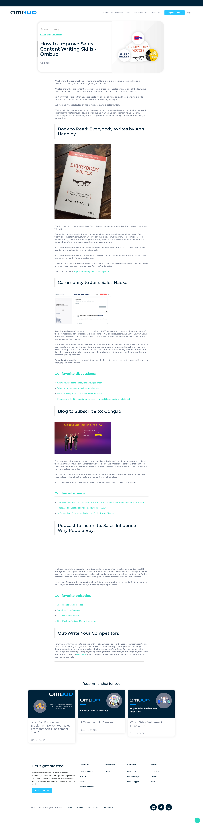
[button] (106, 12)
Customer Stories (122, 12)
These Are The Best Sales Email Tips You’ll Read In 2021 (81, 508)
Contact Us (131, 771)
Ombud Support (133, 781)
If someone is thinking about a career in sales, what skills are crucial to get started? (94, 399)
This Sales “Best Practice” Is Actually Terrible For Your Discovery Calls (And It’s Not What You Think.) (101, 502)
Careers (154, 776)
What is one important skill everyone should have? (79, 393)
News (153, 781)
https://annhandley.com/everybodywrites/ (92, 271)
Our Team (155, 771)
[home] (23, 13)
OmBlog (107, 771)
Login (189, 12)
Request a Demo (175, 12)
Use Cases (84, 776)
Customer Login (133, 776)
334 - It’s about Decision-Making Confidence (76, 621)
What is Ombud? (86, 771)
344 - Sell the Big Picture (68, 615)
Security (80, 807)
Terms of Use (92, 807)
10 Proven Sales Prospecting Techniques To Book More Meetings (86, 513)
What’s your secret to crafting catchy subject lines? (79, 382)
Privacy (69, 807)
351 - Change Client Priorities (70, 605)
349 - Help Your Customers (69, 610)
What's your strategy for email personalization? (78, 388)
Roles (82, 781)
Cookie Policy (108, 807)
